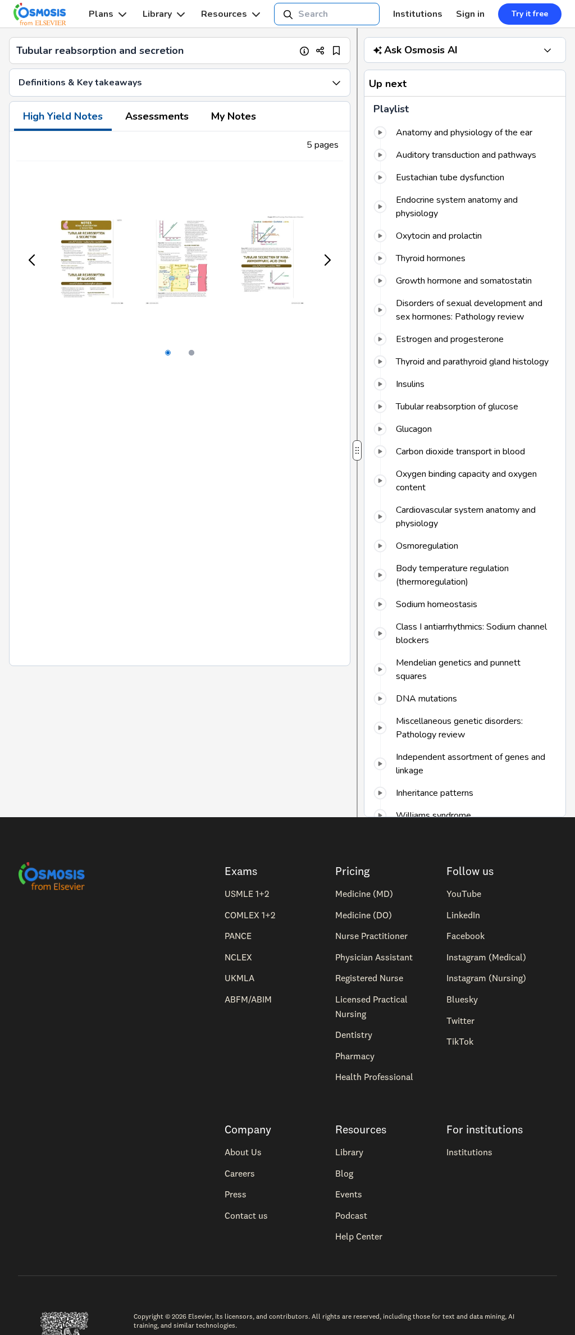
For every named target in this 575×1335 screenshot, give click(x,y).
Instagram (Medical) (486, 957)
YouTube (463, 893)
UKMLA (239, 977)
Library (157, 14)
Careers (240, 1173)
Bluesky (462, 999)
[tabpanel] (180, 398)
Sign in (470, 14)
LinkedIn (463, 915)
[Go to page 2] (191, 352)
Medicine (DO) (363, 915)
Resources (224, 14)
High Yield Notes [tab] (63, 116)
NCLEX (238, 957)
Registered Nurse (369, 977)
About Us (243, 1152)
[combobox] (327, 14)
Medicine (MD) (364, 893)
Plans (101, 14)
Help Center (358, 1236)
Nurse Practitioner (371, 935)
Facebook (465, 935)
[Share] (320, 51)
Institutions (417, 14)
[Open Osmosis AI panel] (547, 50)
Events (348, 1194)
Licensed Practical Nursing (371, 1006)
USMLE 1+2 (247, 893)
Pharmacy (355, 1055)
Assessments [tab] (157, 116)
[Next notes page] (327, 260)
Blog (344, 1173)
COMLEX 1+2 (250, 915)
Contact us (246, 1215)
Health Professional (374, 1076)
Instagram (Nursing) (486, 977)
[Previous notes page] (32, 260)
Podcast (351, 1215)
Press (236, 1194)
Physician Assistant (374, 957)
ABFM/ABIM (248, 999)
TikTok (459, 1041)
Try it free (530, 13)
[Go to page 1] (168, 352)
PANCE (238, 935)
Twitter (460, 1020)
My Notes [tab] (233, 116)
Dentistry (353, 1034)
